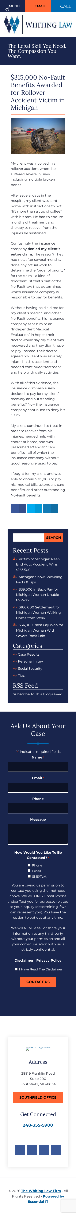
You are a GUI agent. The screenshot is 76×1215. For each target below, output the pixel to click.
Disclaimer (24, 960)
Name (38, 757)
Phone (38, 799)
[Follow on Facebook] (20, 1150)
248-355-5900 (38, 1125)
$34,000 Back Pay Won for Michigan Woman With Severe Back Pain (39, 630)
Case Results (28, 654)
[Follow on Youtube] (56, 1150)
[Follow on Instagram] (44, 1150)
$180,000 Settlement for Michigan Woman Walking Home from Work (38, 612)
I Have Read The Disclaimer (40, 969)
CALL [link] (65, 6)
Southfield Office (38, 1097)
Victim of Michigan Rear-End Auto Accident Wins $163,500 (38, 564)
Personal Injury (30, 661)
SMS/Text (39, 876)
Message (38, 819)
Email (40, 6)
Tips (21, 675)
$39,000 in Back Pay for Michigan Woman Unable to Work (37, 594)
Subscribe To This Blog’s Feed (37, 694)
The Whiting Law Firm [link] (41, 1191)
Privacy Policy (48, 960)
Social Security (30, 669)
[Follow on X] (32, 1150)
